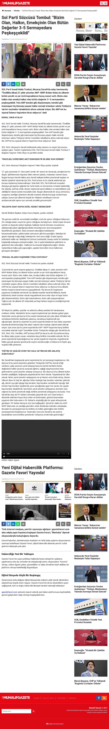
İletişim (52, 698)
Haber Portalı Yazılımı (56, 724)
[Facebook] (4, 84)
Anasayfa (36, 698)
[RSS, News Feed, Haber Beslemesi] (104, 698)
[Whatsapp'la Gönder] (18, 84)
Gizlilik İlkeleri (61, 698)
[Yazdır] (23, 84)
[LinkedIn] (13, 84)
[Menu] (106, 3)
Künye (44, 698)
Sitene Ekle (72, 698)
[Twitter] (8, 84)
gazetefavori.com (9, 592)
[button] (58, 84)
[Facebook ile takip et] (99, 698)
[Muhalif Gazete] (16, 3)
